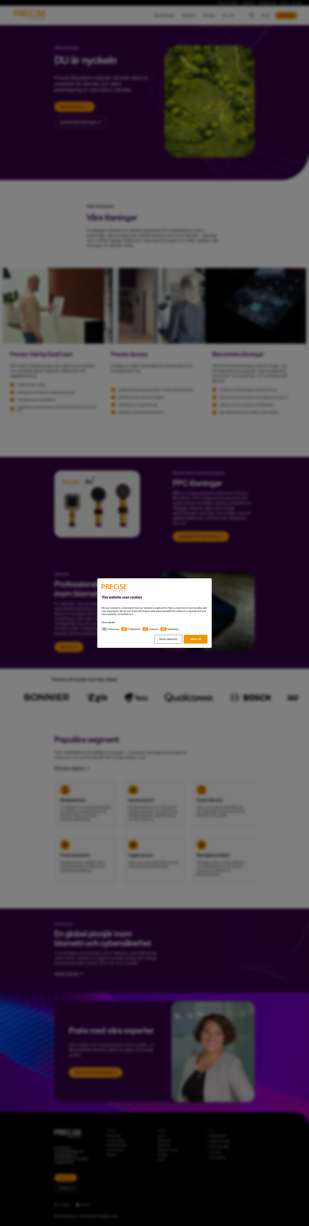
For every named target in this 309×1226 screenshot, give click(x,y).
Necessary (113, 629)
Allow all (195, 639)
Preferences (134, 629)
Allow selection (168, 639)
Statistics (154, 629)
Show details (108, 622)
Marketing (172, 629)
